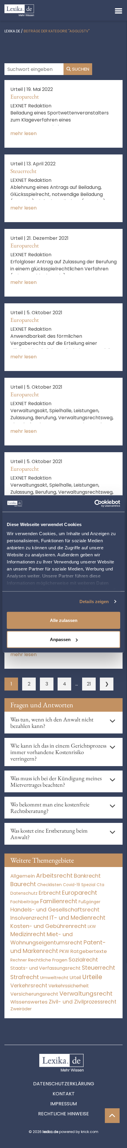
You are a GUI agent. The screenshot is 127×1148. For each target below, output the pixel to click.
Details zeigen (94, 601)
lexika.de (12, 31)
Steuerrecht (23, 171)
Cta (100, 885)
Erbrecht (50, 892)
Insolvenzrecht (29, 917)
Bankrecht (87, 875)
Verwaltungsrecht (86, 993)
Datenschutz (24, 893)
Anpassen (60, 639)
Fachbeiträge (24, 902)
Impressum (63, 1103)
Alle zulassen (63, 620)
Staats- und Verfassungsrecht (45, 968)
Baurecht (23, 884)
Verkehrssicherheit (68, 986)
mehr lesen (23, 133)
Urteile (92, 977)
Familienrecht (58, 901)
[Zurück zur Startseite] (19, 9)
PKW (64, 951)
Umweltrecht (54, 977)
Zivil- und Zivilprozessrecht (82, 1001)
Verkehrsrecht (28, 985)
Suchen (80, 69)
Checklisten (49, 885)
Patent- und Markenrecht (58, 947)
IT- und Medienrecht (77, 918)
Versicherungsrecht (34, 994)
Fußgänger (89, 902)
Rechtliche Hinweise (63, 1113)
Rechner (18, 960)
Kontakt (64, 1093)
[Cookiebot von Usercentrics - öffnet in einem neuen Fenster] (94, 504)
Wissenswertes (29, 1001)
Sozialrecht (83, 959)
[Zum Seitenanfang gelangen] (112, 1115)
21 (89, 684)
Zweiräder (21, 1009)
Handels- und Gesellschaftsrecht (55, 909)
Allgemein (22, 875)
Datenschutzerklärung (63, 1083)
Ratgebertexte (88, 951)
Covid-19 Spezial (79, 885)
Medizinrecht (27, 934)
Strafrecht (24, 977)
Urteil (75, 977)
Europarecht (24, 96)
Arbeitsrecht (54, 875)
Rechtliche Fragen (47, 960)
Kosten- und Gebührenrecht (48, 926)
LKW (92, 926)
